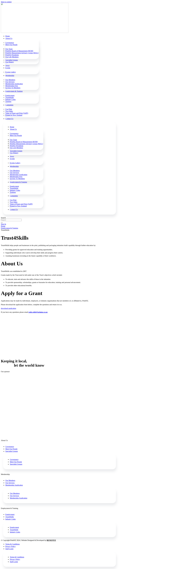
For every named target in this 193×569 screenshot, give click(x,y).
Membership (9, 75)
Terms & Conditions (12, 544)
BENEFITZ (51, 540)
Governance (9, 43)
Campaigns (9, 105)
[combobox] (11, 220)
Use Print (8, 109)
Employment (9, 95)
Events (7, 68)
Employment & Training (14, 91)
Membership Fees (11, 86)
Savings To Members (12, 88)
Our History (9, 62)
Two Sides (9, 111)
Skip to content (6, 2)
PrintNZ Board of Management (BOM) (19, 51)
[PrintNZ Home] (34, 32)
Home (7, 36)
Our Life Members (12, 57)
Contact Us (9, 119)
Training (8, 101)
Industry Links (10, 99)
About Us (8, 38)
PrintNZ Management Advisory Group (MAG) (22, 53)
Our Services (10, 82)
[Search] (2, 222)
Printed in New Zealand (13, 115)
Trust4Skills (9, 97)
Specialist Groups (11, 60)
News (7, 65)
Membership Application (14, 84)
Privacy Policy (10, 546)
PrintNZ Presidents (12, 55)
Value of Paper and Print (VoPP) (16, 113)
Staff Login (9, 549)
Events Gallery (10, 72)
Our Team (9, 49)
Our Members (10, 80)
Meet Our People (11, 45)
